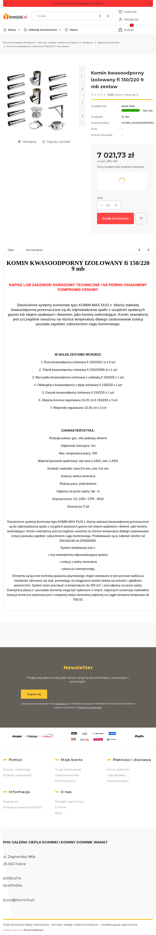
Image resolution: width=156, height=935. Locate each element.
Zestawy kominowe (108, 42)
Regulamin (61, 703)
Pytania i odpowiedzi (17, 775)
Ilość (100, 198)
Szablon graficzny (23, 930)
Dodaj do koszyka (115, 218)
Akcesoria (87, 42)
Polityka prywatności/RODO (22, 807)
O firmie (60, 807)
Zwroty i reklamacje (16, 769)
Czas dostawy (116, 775)
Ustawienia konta (67, 775)
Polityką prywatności (90, 707)
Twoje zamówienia (68, 769)
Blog (58, 813)
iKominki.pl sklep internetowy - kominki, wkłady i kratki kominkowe (40, 42)
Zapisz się (34, 694)
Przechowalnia (65, 781)
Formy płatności (118, 769)
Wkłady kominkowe (43, 30)
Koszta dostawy (118, 781)
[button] (150, 3)
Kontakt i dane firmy (69, 801)
